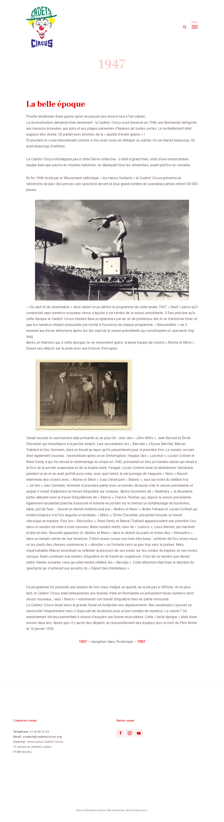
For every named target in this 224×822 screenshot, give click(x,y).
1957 (141, 642)
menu (194, 22)
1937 (83, 642)
